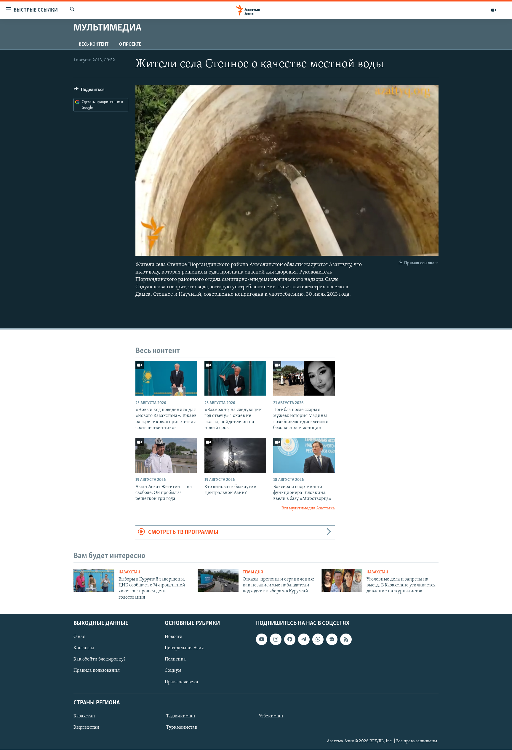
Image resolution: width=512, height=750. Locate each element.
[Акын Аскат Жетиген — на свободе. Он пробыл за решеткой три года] (166, 455)
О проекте (130, 44)
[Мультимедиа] (494, 10)
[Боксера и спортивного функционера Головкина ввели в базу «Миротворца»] (304, 455)
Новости (174, 637)
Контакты (83, 648)
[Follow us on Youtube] (261, 639)
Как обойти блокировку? (99, 659)
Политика (175, 659)
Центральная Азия (184, 648)
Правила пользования (96, 671)
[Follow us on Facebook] (289, 639)
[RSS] (345, 639)
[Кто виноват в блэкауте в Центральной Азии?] (235, 455)
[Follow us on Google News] (331, 639)
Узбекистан (271, 716)
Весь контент (93, 44)
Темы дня (253, 572)
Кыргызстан (86, 727)
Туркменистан (182, 727)
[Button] (89, 91)
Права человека (181, 682)
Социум (173, 671)
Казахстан (129, 572)
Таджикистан (180, 716)
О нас (79, 637)
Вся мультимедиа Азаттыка (308, 508)
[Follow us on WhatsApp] (318, 639)
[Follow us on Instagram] (275, 639)
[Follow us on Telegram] (303, 639)
